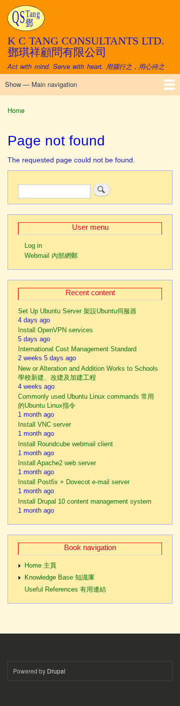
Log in (33, 245)
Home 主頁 (40, 565)
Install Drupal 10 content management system (85, 501)
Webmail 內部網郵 (51, 255)
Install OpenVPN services (55, 330)
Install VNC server (44, 424)
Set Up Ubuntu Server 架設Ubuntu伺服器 (77, 311)
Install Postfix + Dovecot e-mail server (74, 482)
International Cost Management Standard (77, 349)
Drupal (56, 671)
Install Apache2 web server (57, 463)
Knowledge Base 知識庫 (59, 577)
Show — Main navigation (41, 84)
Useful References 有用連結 (65, 589)
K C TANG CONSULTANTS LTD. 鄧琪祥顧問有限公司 (86, 46)
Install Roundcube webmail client (65, 444)
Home (16, 110)
